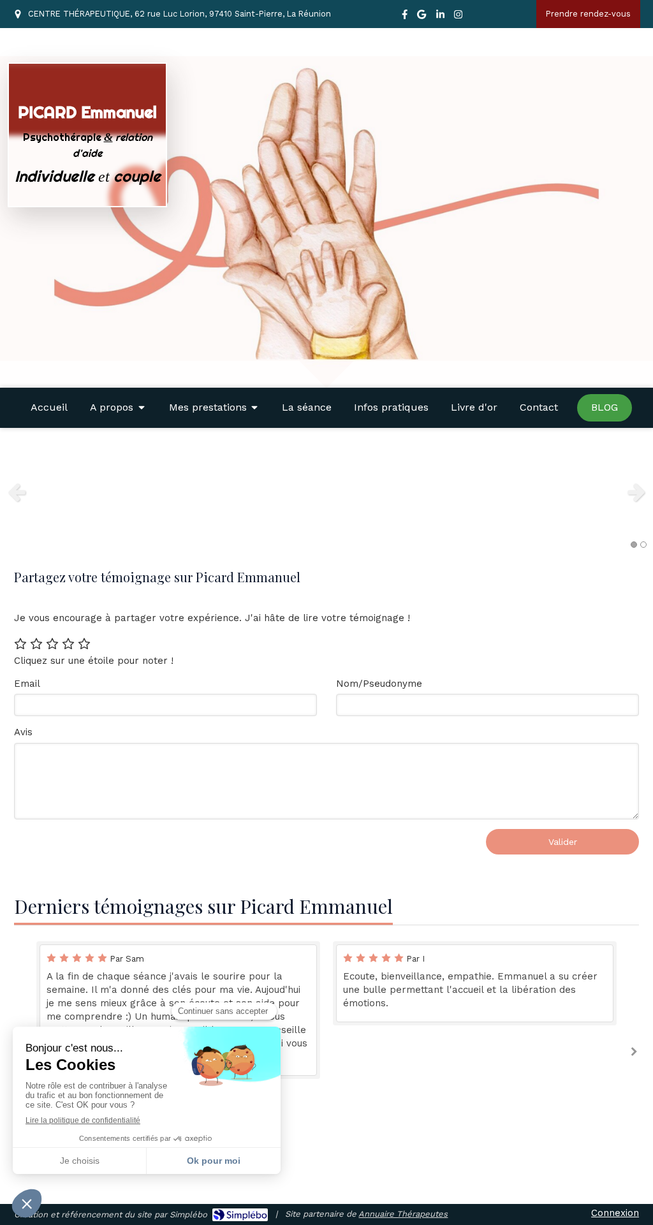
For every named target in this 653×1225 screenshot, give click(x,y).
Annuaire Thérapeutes (403, 1214)
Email (27, 683)
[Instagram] (458, 17)
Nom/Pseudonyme (379, 683)
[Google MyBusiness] (421, 17)
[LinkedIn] (440, 17)
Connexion (615, 1213)
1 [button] (634, 544)
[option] (326, 491)
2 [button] (643, 544)
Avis (23, 732)
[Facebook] (404, 17)
